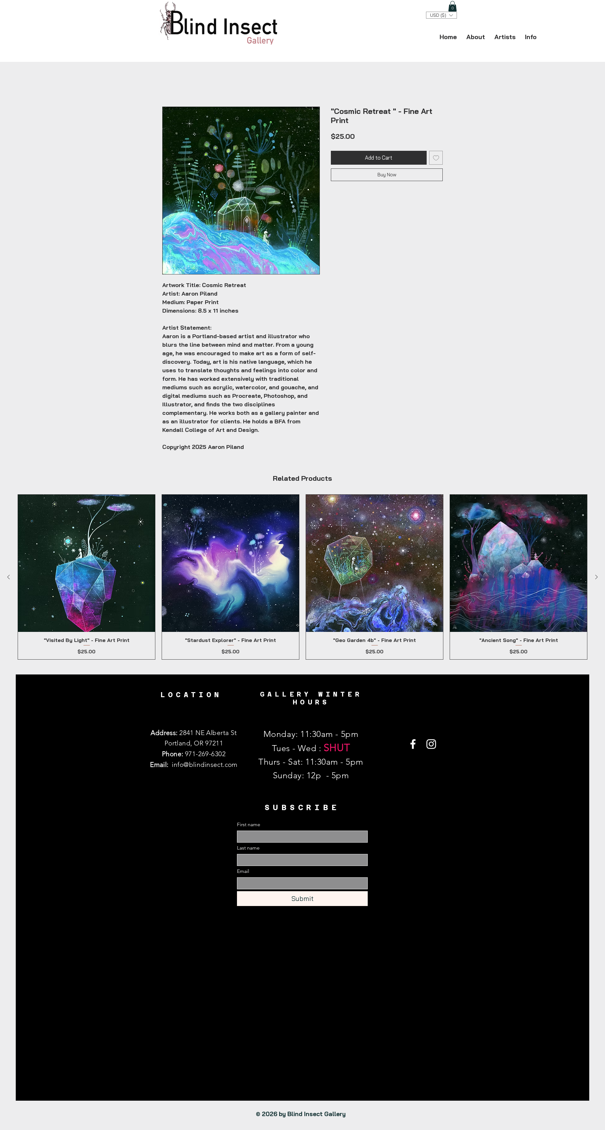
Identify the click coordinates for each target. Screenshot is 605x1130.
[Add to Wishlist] (436, 158)
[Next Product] (596, 577)
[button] (452, 6)
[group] (302, 577)
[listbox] (441, 15)
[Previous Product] (8, 577)
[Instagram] (431, 744)
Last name (248, 848)
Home (169, 84)
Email (243, 872)
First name (248, 825)
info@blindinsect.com (204, 765)
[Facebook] (412, 744)
